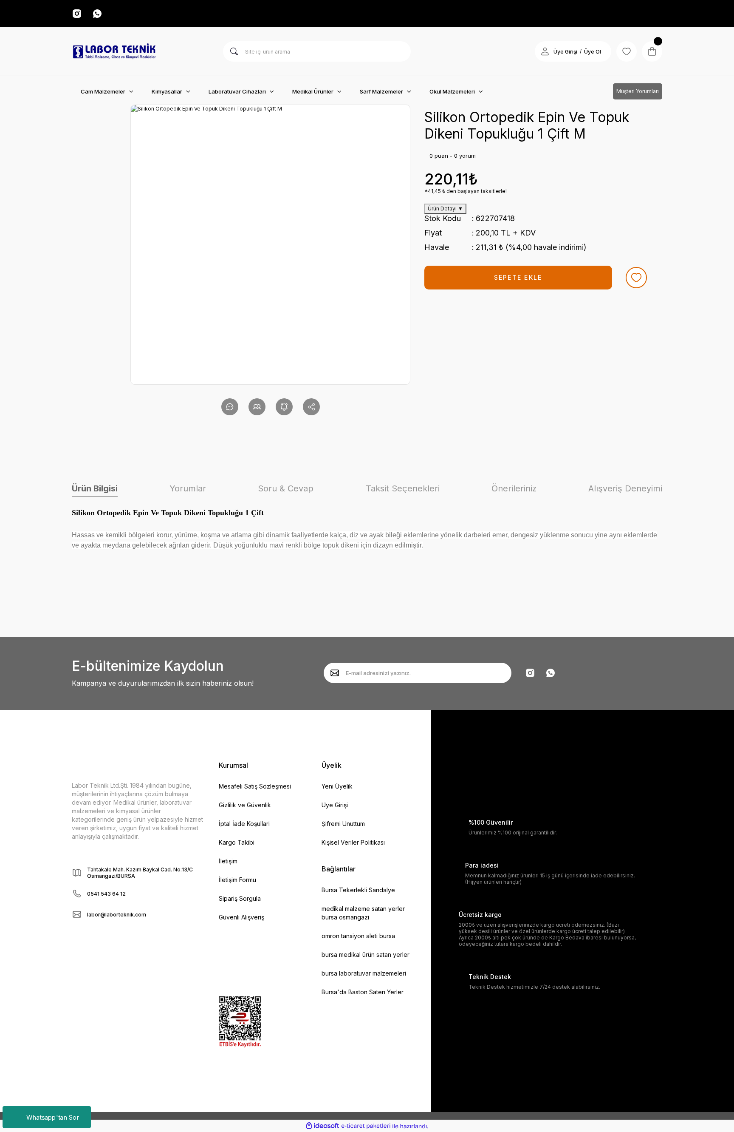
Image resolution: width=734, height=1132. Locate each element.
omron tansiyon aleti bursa (358, 935)
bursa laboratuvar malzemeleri (364, 973)
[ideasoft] (322, 1126)
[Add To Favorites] (636, 277)
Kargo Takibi (236, 842)
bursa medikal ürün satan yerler (365, 954)
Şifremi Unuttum (343, 823)
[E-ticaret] (366, 1126)
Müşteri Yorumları (637, 91)
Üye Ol (592, 51)
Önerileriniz (513, 488)
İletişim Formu (237, 879)
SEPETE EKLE (518, 277)
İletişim (228, 861)
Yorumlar (187, 488)
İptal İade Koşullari (244, 823)
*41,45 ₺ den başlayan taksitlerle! (465, 191)
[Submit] (335, 673)
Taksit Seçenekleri (403, 488)
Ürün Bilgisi (95, 488)
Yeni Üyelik (337, 786)
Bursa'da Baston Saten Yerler (363, 992)
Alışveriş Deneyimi (625, 488)
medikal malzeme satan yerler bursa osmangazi (363, 913)
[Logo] (114, 51)
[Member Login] (545, 51)
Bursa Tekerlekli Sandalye (358, 890)
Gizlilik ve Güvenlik (245, 805)
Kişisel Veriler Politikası (353, 842)
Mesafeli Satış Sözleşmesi (255, 786)
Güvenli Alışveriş (241, 917)
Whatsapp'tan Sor (52, 1117)
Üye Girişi (565, 51)
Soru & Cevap (285, 488)
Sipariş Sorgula (240, 898)
